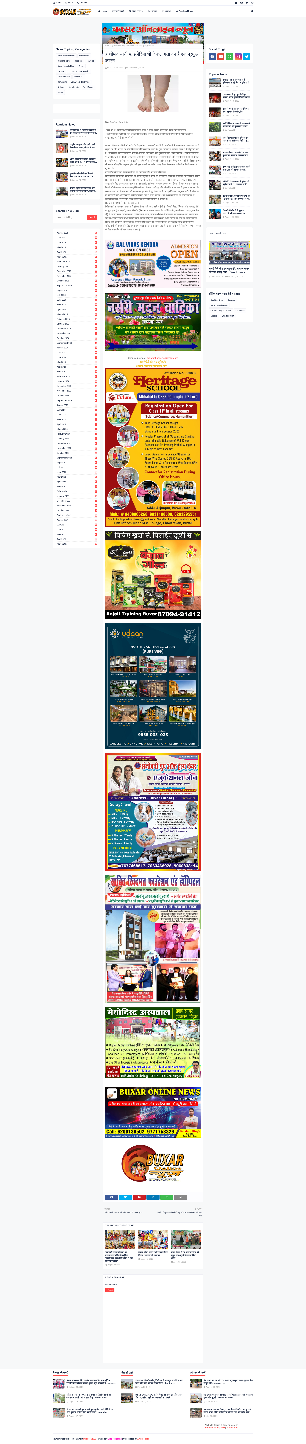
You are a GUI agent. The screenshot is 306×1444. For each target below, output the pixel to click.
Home (58, 3)
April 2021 (77, 539)
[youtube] (242, 2)
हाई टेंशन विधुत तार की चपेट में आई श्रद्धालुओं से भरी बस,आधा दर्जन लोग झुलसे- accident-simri (228, 1396)
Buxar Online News (115, 68)
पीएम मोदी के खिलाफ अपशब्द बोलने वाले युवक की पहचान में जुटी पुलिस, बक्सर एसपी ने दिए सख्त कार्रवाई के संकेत (236, 168)
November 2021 (77, 505)
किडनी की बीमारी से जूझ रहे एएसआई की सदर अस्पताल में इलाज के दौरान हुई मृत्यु (234, 212)
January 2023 (77, 438)
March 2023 (76, 429)
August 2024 (77, 348)
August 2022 (77, 462)
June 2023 (76, 415)
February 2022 (77, 491)
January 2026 (77, 266)
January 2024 (77, 381)
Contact (83, 3)
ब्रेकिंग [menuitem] (154, 11)
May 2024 (77, 362)
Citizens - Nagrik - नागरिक (79, 71)
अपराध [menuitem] (168, 11)
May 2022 (77, 477)
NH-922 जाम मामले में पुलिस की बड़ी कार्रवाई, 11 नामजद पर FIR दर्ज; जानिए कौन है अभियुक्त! (236, 183)
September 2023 (77, 400)
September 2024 (77, 343)
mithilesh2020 (211, 1427)
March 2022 (77, 486)
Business (78, 61)
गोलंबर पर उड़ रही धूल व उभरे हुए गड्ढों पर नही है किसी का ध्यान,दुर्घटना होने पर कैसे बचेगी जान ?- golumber (89, 1411)
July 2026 (77, 237)
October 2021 (77, 510)
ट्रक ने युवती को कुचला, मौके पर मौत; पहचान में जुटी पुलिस (235, 110)
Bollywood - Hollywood (81, 82)
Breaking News (64, 61)
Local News (84, 56)
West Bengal (88, 87)
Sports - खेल (74, 87)
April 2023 (76, 424)
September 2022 (77, 458)
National (61, 87)
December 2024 (77, 328)
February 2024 (77, 376)
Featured (90, 61)
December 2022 (77, 443)
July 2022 (77, 467)
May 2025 (77, 304)
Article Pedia (232, 1427)
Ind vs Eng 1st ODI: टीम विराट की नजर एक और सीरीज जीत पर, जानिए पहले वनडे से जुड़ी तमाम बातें (158, 1396)
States (60, 92)
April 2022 (77, 481)
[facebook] (236, 2)
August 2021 (77, 520)
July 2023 (76, 410)
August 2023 (77, 405)
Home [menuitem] (105, 11)
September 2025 (77, 285)
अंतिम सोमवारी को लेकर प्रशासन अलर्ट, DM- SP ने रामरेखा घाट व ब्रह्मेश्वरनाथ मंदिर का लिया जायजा (83, 160)
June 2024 (77, 357)
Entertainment (64, 77)
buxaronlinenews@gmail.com (162, 358)
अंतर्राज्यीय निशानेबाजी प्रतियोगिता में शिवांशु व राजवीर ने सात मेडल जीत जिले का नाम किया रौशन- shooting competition (159, 1382)
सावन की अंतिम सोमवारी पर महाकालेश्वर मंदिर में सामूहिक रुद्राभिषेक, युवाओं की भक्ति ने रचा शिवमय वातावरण (119, 1257)
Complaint (62, 82)
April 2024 (77, 367)
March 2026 (77, 257)
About (70, 3)
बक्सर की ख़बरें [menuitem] (118, 11)
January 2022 (77, 496)
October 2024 (77, 338)
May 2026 (77, 247)
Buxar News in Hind (66, 66)
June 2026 (77, 242)
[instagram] (252, 2)
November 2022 (77, 448)
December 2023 (77, 386)
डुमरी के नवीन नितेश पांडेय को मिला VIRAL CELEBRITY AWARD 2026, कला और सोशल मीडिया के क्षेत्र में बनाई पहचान (81, 175)
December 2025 (77, 271)
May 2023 (76, 419)
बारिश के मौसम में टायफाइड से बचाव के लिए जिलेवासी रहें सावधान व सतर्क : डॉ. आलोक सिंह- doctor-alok (88, 1396)
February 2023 (77, 434)
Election (61, 71)
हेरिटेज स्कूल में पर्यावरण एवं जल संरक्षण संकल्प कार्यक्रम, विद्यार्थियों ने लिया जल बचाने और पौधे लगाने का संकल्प (83, 189)
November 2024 (77, 333)
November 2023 (77, 391)
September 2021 (77, 515)
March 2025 (77, 314)
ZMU (222, 1427)
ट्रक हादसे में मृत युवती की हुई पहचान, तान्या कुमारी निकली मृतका (236, 96)
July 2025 (77, 295)
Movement (78, 77)
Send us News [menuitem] (186, 11)
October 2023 (77, 395)
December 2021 (77, 501)
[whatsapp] (229, 56)
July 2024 (77, 352)
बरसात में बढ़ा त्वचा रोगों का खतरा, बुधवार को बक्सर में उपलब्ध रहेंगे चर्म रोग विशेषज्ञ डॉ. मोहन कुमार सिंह (236, 154)
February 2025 (77, 319)
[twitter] (247, 2)
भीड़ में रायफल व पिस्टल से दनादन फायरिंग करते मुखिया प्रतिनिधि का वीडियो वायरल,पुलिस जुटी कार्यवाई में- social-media (90, 1382)
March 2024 (77, 371)
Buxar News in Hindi (66, 56)
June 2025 (77, 300)
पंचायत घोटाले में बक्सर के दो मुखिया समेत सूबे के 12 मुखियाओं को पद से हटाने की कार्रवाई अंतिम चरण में (236, 81)
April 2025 (77, 309)
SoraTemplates (115, 1439)
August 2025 (77, 290)
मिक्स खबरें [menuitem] (136, 11)
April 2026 (77, 252)
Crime (81, 66)
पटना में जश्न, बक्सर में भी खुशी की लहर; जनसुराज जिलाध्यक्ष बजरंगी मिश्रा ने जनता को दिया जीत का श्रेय (236, 197)
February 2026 (77, 261)
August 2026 (77, 233)
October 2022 (77, 453)
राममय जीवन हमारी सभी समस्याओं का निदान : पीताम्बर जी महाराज (153, 1254)
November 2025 (77, 276)
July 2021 (77, 525)
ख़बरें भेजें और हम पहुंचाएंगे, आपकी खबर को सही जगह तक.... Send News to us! (229, 270)
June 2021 (77, 529)
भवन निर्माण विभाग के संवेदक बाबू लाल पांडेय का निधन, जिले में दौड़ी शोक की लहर (236, 139)
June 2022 (77, 472)
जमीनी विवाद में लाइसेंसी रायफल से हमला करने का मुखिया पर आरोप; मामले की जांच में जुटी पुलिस (236, 125)
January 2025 (77, 324)
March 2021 (77, 544)
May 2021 (77, 534)
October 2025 (77, 281)
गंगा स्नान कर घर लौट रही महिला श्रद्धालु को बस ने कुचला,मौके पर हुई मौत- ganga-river (228, 1382)
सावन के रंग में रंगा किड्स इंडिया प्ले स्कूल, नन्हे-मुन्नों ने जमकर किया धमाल (185, 1255)
